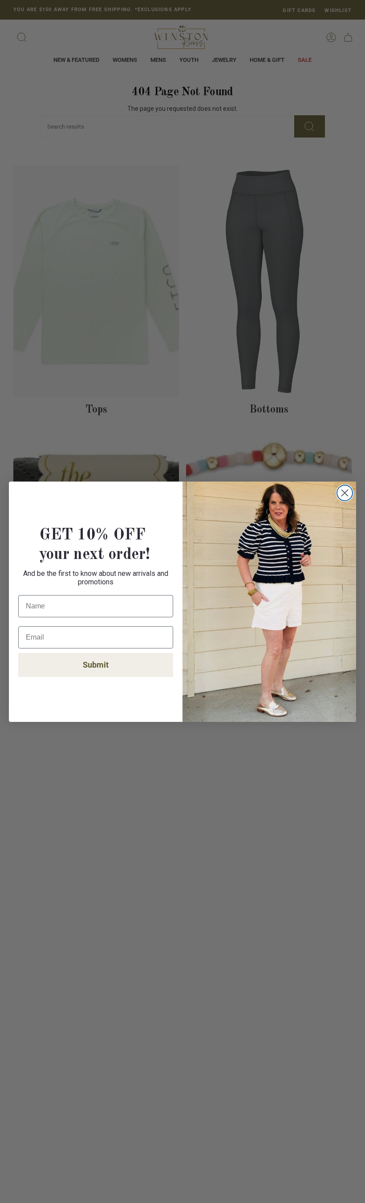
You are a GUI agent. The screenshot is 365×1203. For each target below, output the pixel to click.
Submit (96, 664)
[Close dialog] (345, 493)
